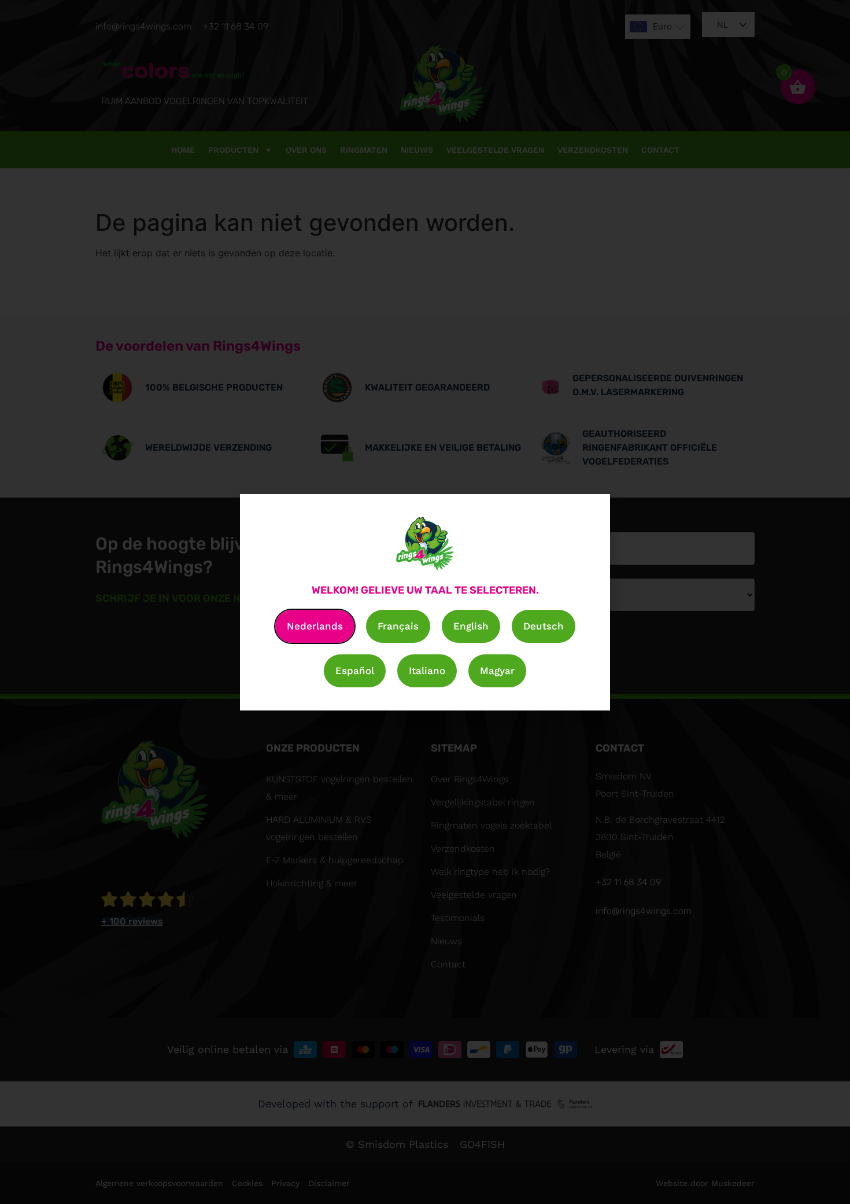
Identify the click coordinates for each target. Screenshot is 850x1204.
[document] (425, 602)
